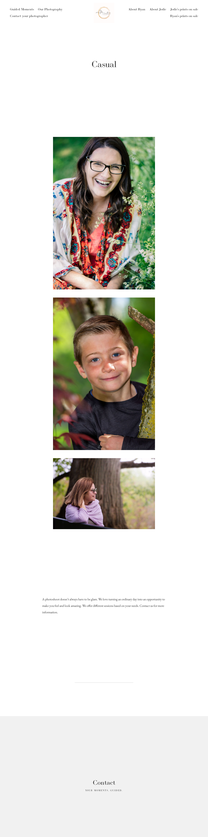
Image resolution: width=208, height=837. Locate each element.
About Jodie (158, 9)
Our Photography (50, 9)
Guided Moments (22, 9)
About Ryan (136, 9)
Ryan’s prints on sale (184, 16)
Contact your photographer (29, 16)
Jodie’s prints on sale (184, 9)
